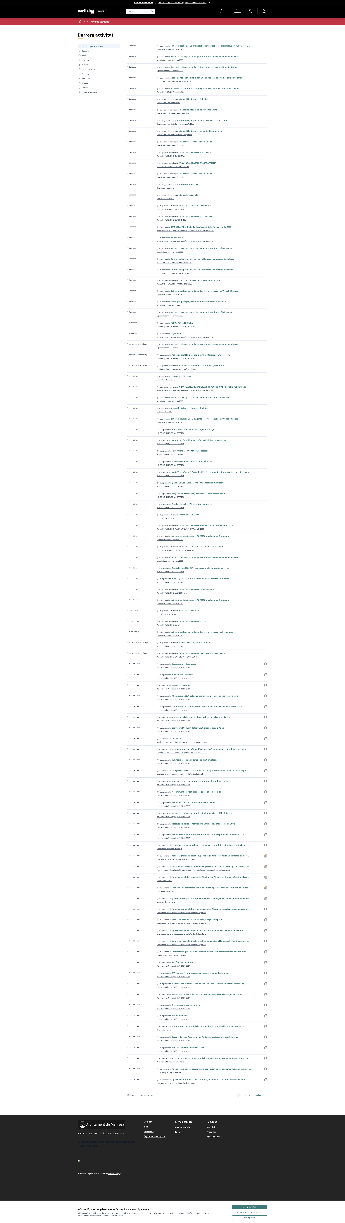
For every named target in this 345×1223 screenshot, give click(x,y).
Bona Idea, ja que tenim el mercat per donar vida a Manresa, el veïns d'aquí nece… (210, 941)
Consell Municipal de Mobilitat (194, 99)
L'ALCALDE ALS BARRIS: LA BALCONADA (196, 589)
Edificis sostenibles (164, 880)
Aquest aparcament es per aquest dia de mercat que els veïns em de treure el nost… (210, 930)
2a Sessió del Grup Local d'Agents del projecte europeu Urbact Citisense (204, 418)
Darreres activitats (99, 21)
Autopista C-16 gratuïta (166, 902)
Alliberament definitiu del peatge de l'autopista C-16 (196, 791)
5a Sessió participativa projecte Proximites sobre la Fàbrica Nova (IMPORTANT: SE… (210, 45)
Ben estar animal (180, 1015)
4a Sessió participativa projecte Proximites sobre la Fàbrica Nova (201, 248)
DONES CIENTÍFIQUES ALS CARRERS (170, 433)
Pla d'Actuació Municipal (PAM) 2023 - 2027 (173, 667)
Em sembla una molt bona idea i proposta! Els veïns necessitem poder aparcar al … (210, 909)
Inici (146, 1126)
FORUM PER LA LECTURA (182, 322)
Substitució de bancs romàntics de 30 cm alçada (195, 759)
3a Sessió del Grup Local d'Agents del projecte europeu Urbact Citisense (204, 344)
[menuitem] (99, 46)
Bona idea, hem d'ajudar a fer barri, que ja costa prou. (196, 919)
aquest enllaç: (115, 1173)
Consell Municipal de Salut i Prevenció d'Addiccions (204, 120)
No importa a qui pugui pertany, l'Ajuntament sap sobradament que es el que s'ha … (211, 1058)
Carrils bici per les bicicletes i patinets (172, 955)
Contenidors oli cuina (165, 1030)
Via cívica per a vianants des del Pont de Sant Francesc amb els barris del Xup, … (209, 983)
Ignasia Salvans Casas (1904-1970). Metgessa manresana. (198, 482)
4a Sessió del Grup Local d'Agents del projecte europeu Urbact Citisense (204, 290)
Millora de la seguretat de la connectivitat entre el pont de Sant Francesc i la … (209, 834)
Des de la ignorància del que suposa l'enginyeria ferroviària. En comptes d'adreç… (210, 855)
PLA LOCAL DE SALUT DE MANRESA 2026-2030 (174, 81)
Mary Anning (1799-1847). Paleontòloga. (190, 450)
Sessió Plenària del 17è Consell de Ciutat (189, 408)
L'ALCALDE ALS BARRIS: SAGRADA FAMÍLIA (197, 163)
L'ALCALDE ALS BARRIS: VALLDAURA (170, 92)
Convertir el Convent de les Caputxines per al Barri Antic (198, 727)
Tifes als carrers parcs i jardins (186, 1005)
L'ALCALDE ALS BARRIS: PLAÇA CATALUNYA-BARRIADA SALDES (206, 525)
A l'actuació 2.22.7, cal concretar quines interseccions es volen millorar (205, 695)
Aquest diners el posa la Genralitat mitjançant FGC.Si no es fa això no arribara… (209, 1079)
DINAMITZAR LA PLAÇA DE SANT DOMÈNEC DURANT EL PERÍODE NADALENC (185, 230)
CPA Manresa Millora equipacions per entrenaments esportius (200, 973)
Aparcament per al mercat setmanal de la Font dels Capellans (181, 774)
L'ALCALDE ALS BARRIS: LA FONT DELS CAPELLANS (201, 546)
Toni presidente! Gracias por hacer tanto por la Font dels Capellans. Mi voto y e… (209, 770)
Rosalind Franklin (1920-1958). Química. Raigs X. (194, 429)
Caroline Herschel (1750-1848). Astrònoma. (192, 504)
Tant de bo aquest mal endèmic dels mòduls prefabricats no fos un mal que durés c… (211, 887)
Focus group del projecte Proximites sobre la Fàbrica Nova (198, 301)
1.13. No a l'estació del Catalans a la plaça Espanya (176, 859)
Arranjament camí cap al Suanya (169, 848)
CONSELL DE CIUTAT (164, 411)
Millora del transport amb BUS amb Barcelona (193, 802)
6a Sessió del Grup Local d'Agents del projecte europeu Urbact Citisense (204, 56)
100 (151, 1095)
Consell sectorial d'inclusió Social (196, 141)
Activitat (211, 1127)
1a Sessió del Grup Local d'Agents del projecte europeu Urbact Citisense (204, 557)
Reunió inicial (177, 237)
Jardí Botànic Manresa (182, 962)
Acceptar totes (249, 1207)
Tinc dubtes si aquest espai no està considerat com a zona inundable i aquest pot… (211, 1068)
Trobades (211, 1131)
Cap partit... (177, 738)
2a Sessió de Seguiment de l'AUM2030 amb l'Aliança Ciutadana (200, 536)
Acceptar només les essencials (250, 1212)
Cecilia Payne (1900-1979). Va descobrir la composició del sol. (200, 568)
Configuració (249, 1217)
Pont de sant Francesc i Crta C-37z (188, 1047)
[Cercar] (152, 11)
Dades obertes (213, 1136)
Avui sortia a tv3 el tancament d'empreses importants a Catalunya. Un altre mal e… (211, 866)
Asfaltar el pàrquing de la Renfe (169, 1072)
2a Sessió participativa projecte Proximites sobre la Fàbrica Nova (201, 397)
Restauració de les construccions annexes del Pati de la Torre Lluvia (203, 823)
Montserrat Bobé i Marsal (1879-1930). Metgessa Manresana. (200, 440)
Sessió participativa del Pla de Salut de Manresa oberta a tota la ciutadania (206, 77)
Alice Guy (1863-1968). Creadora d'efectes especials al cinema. (201, 578)
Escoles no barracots (165, 891)
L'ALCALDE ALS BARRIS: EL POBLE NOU (196, 216)
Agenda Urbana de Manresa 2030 (170, 49)
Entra (177, 1131)
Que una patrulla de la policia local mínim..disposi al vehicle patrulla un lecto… (208, 1026)
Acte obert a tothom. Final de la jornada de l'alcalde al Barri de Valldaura (205, 88)
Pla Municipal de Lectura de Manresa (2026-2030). (176, 326)
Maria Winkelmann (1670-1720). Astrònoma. (192, 461)
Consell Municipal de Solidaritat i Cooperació (201, 131)
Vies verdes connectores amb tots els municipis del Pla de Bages (202, 813)
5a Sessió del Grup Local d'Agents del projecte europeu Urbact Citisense (204, 67)
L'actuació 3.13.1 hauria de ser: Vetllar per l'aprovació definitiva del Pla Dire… (208, 706)
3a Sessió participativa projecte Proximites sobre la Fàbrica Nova (201, 312)
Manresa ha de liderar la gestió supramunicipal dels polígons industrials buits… (209, 994)
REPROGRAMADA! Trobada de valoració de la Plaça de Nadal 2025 (201, 227)
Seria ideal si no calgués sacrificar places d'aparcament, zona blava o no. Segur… (210, 749)
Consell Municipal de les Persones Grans (198, 109)
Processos (148, 1131)
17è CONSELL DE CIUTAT (182, 376)
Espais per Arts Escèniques (184, 663)
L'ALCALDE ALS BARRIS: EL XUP (192, 621)
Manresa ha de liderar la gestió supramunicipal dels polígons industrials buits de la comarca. (194, 870)
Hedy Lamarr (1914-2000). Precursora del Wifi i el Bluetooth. (199, 493)
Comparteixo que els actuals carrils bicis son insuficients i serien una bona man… (209, 951)
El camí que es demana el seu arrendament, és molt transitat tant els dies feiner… (210, 845)
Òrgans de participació (154, 1136)
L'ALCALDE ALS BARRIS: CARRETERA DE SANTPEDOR (202, 653)
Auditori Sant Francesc (182, 674)
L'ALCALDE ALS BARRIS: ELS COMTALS (195, 152)
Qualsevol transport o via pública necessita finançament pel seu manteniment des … (211, 898)
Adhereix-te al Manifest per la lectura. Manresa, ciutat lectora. (201, 354)
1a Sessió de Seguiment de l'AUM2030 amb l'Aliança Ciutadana (200, 600)
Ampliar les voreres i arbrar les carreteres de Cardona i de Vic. (182, 742)
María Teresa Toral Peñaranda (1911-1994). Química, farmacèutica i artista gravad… (211, 472)
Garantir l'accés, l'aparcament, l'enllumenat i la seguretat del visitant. (205, 1036)
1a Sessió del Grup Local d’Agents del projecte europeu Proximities (202, 632)
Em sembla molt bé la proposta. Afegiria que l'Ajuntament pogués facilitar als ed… (210, 877)
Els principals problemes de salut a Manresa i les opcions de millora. (202, 259)
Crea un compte (182, 1127)
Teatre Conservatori (181, 685)
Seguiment (176, 333)
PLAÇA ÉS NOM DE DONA (190, 610)
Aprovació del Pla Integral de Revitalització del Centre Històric (201, 717)
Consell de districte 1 (190, 184)
